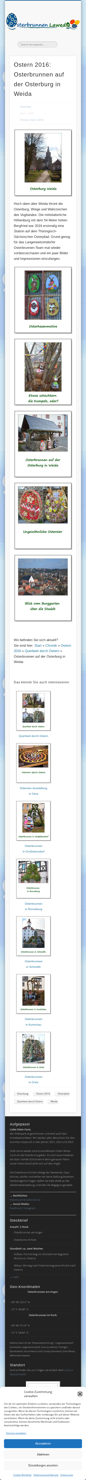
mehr (14, 1277)
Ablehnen (43, 1454)
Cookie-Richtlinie (22, 1475)
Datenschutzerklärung (46, 1475)
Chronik (24, 120)
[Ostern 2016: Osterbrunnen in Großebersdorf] (33, 840)
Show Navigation (66, 35)
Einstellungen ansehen (43, 1465)
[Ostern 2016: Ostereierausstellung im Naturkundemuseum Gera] (33, 782)
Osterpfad (63, 1093)
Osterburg (22, 1093)
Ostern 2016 (36, 120)
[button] (80, 1394)
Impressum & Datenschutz (25, 1199)
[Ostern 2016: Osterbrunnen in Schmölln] (33, 955)
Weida (54, 1101)
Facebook (15, 1208)
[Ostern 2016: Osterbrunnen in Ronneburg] (33, 898)
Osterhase (25, 106)
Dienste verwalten (16, 1433)
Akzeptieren (43, 1443)
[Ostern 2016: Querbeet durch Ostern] (33, 730)
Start (38, 645)
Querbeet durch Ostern (42, 651)
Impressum (66, 1475)
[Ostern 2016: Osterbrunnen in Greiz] (33, 1071)
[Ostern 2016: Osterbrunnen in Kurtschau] (33, 1013)
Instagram (29, 1208)
